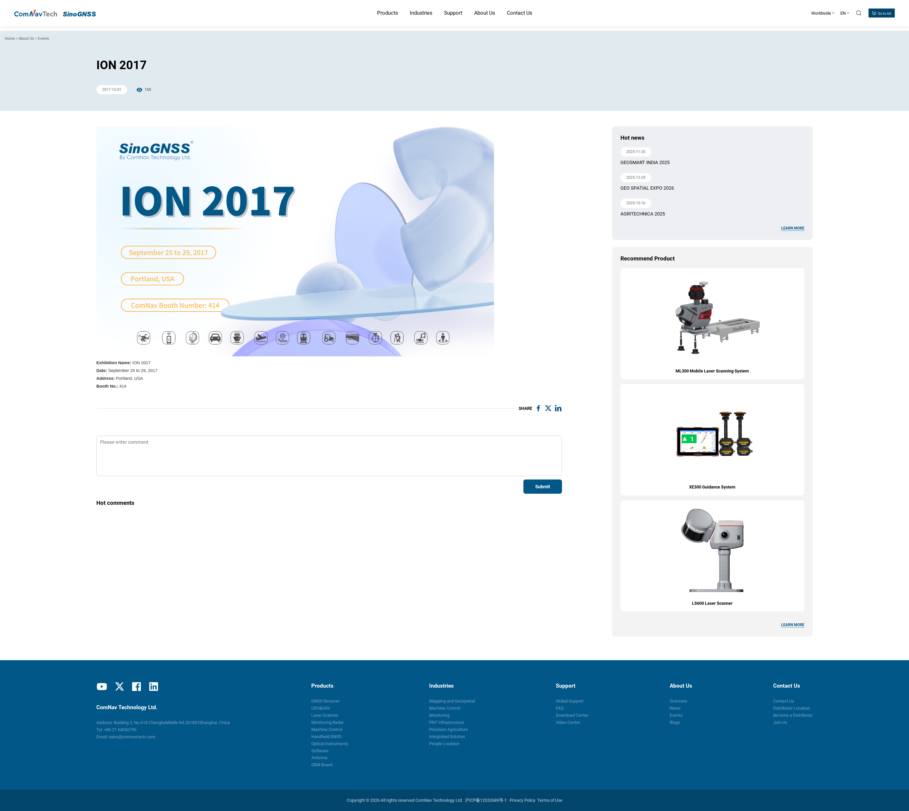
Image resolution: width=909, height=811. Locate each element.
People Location (444, 743)
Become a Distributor (793, 715)
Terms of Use (549, 800)
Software (320, 750)
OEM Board (321, 764)
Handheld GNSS (326, 736)
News (675, 708)
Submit (542, 486)
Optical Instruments (329, 743)
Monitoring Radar (327, 722)
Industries (441, 686)
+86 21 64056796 (120, 729)
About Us (26, 38)
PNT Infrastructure (446, 722)
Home (10, 38)
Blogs (675, 722)
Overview (678, 701)
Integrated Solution (447, 736)
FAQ (560, 708)
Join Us (780, 722)
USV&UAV (320, 708)
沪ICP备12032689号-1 (486, 800)
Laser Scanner (325, 715)
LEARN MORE (792, 228)
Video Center (568, 722)
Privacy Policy (522, 800)
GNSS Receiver (325, 701)
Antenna (319, 757)
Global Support (570, 701)
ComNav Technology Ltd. (439, 800)
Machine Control (326, 729)
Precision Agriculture (448, 729)
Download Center (572, 715)
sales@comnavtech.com (132, 736)
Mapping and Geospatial (452, 701)
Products (322, 686)
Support (565, 686)
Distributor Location (791, 708)
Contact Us (786, 686)
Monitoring (439, 715)
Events (43, 38)
